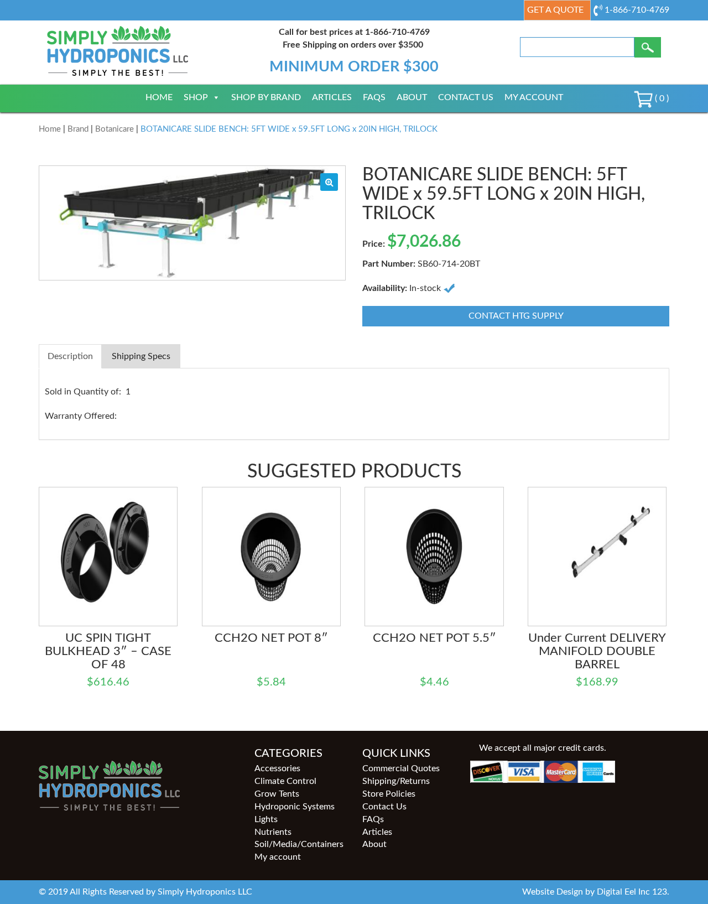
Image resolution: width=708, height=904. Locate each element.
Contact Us (465, 97)
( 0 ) (661, 98)
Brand (77, 129)
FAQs (374, 97)
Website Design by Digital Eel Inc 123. (595, 891)
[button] (329, 182)
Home (159, 97)
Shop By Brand (266, 97)
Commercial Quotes (401, 768)
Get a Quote (555, 10)
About (412, 97)
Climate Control (285, 781)
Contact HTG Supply (516, 315)
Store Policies (388, 793)
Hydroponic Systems (294, 806)
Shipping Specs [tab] (141, 356)
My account (533, 97)
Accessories (277, 768)
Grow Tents (276, 793)
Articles (332, 97)
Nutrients (272, 832)
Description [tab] (70, 356)
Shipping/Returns (396, 781)
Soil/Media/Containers (298, 844)
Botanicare (114, 129)
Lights (266, 819)
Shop (196, 97)
